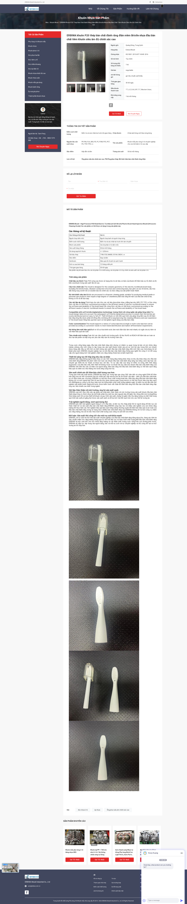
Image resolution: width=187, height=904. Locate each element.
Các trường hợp (116, 882)
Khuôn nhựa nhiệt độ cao (37, 73)
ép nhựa (97, 810)
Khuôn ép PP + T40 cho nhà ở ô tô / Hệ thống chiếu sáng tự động (98, 852)
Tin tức (113, 878)
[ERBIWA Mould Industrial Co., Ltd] (32, 9)
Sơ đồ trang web (116, 887)
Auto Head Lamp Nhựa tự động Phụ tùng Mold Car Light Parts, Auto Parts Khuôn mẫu (124, 852)
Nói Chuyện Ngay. (42, 147)
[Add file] (144, 900)
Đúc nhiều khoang (34, 64)
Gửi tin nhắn (81, 196)
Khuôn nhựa (54, 22)
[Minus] (181, 853)
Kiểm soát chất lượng (100, 887)
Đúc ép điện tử (33, 69)
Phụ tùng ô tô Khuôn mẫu (37, 41)
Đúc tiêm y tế (33, 60)
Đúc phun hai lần (34, 55)
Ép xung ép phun (33, 91)
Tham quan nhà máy (100, 882)
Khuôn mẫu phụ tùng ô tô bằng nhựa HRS (74, 851)
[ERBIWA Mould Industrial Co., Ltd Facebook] (150, 2)
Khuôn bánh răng (34, 87)
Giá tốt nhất (116, 114)
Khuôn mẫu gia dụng (35, 82)
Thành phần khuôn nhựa (36, 96)
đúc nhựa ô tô (83, 810)
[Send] (181, 900)
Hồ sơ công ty (98, 878)
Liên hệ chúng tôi (98, 891)
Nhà (47, 22)
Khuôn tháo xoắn (34, 78)
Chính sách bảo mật (117, 891)
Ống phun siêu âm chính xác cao (118, 810)
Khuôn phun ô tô (33, 51)
